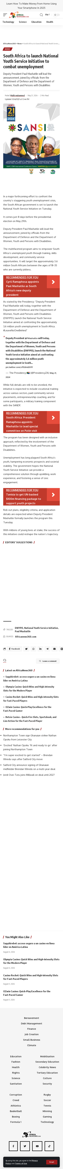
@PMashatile (31, 338)
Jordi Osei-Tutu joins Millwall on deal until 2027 (29, 774)
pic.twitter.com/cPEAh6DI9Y (19, 367)
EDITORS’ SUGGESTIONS (18, 542)
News (7, 49)
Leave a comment (49, 661)
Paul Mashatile (23, 631)
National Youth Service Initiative (41, 628)
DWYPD (19, 628)
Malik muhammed (17, 95)
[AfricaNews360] (19, 14)
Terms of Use (21, 1163)
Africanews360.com (25, 636)
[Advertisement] (31, 32)
